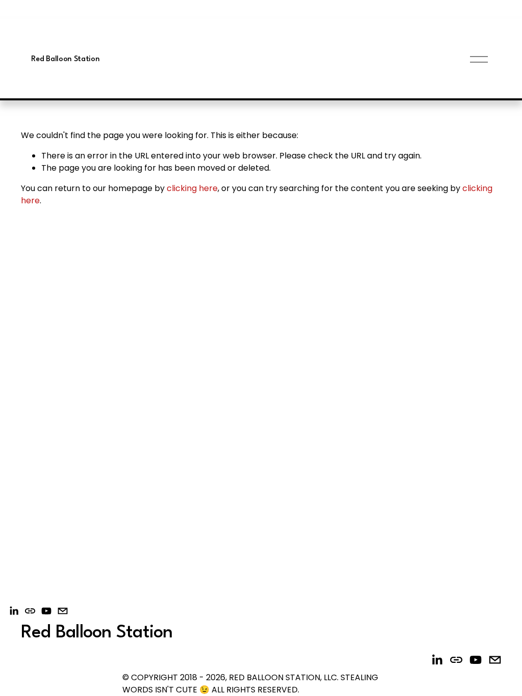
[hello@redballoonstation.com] (63, 611)
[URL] (30, 611)
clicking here (192, 188)
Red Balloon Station (65, 59)
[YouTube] (46, 611)
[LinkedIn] (14, 611)
